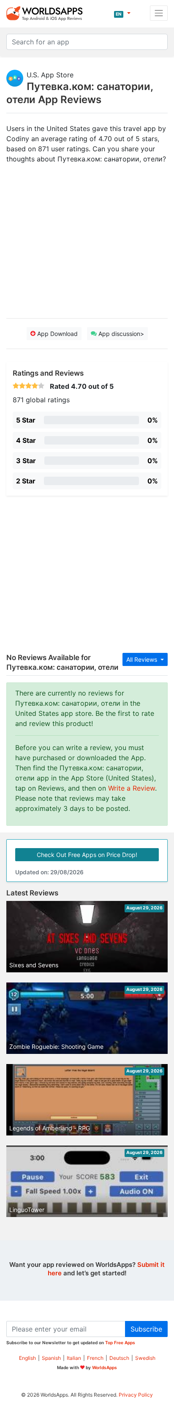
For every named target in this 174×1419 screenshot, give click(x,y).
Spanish (51, 1358)
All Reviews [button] (142, 659)
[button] (122, 13)
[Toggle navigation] (159, 13)
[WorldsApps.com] (47, 13)
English (27, 1358)
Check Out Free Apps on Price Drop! (87, 854)
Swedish (145, 1358)
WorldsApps (104, 1367)
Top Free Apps (120, 1342)
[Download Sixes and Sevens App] (87, 945)
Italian (74, 1358)
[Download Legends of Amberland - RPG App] (87, 1100)
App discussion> (120, 333)
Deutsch (119, 1358)
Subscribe (146, 1329)
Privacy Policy (136, 1395)
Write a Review (131, 788)
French (95, 1358)
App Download (56, 333)
